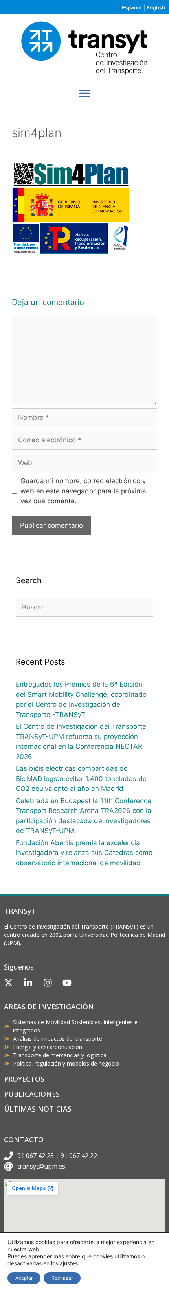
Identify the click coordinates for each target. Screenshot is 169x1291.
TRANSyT (20, 911)
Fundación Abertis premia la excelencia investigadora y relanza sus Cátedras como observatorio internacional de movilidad (84, 853)
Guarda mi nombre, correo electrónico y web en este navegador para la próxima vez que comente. (83, 491)
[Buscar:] (84, 607)
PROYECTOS (24, 1079)
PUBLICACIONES (32, 1094)
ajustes (69, 1263)
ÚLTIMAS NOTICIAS (38, 1109)
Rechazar (62, 1278)
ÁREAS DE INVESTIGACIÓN (49, 1006)
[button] (85, 93)
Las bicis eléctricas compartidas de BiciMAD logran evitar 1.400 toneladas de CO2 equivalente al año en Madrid (81, 778)
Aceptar (24, 1278)
